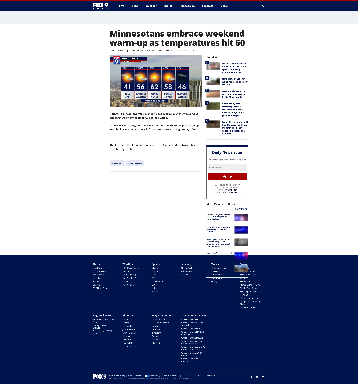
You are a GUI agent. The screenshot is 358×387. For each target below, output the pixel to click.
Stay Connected (162, 315)
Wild (154, 278)
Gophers (155, 271)
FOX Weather (128, 284)
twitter (257, 376)
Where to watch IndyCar (192, 337)
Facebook (156, 329)
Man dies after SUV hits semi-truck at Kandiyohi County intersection (219, 255)
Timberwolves (158, 281)
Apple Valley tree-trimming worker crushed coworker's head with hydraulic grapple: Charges (233, 109)
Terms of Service (229, 192)
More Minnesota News (220, 204)
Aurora (155, 291)
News (96, 264)
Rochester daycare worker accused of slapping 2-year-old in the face (218, 216)
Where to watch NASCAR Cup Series (192, 333)
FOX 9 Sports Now (248, 291)
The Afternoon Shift (249, 298)
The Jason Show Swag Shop (250, 302)
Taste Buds (245, 294)
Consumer (97, 284)
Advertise (126, 339)
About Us (128, 315)
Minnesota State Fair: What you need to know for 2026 (235, 81)
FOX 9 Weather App (131, 268)
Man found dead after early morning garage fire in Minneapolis (234, 94)
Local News (98, 268)
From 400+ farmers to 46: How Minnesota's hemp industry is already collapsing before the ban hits (235, 128)
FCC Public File (129, 342)
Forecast (126, 271)
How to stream (158, 319)
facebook (251, 376)
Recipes (184, 274)
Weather (120, 50)
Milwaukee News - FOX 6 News (104, 320)
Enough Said (245, 281)
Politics (96, 281)
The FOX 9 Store (247, 307)
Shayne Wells (187, 268)
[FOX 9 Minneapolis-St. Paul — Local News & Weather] (102, 6)
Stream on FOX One (193, 315)
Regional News (102, 315)
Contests (126, 322)
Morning (186, 264)
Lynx (154, 284)
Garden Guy (186, 271)
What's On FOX (129, 332)
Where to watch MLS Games (190, 360)
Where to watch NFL (190, 319)
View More (241, 208)
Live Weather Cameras (132, 278)
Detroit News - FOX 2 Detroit (102, 332)
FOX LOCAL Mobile (160, 322)
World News (98, 274)
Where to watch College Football (192, 324)
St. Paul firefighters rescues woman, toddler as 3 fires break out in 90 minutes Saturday (218, 268)
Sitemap (126, 336)
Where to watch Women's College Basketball (193, 348)
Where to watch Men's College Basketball (191, 342)
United (155, 288)
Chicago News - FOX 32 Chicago (103, 326)
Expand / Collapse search (263, 6)
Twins (154, 274)
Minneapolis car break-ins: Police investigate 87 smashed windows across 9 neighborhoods (218, 242)
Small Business (217, 278)
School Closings (129, 274)
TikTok (155, 339)
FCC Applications (129, 346)
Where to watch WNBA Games (191, 354)
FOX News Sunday (101, 288)
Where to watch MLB (191, 328)
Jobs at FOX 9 (128, 329)
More (223, 6)
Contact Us (127, 319)
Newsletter (157, 326)
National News (99, 271)
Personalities (128, 326)
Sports (156, 264)
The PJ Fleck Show (248, 288)
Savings (214, 281)
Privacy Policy (230, 189)
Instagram (156, 332)
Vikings (155, 268)
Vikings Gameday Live (250, 284)
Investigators (99, 278)
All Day (243, 278)
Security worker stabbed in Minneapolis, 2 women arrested (218, 229)
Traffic (125, 281)
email (263, 376)
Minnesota (135, 163)
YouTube (156, 342)
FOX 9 (112, 50)
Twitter (155, 336)
